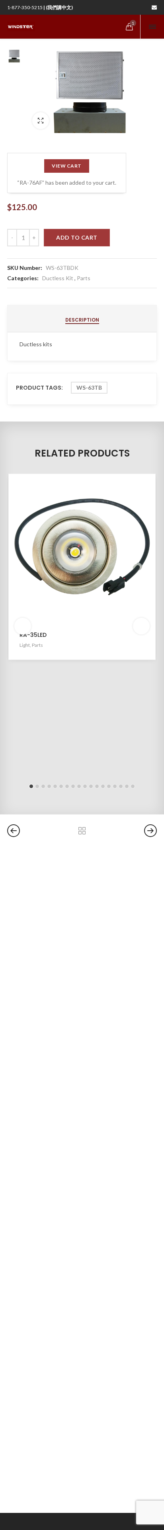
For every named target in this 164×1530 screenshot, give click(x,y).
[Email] (154, 7)
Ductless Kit (57, 278)
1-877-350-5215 (40, 7)
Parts (83, 278)
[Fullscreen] (40, 120)
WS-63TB (89, 387)
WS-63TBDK (62, 267)
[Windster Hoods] (21, 26)
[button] (31, 786)
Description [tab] (82, 319)
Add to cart (77, 237)
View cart (67, 166)
